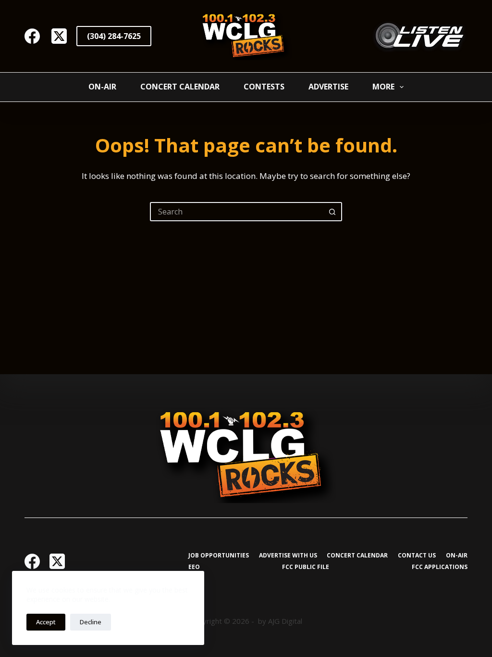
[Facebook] (32, 36)
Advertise (328, 86)
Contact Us (417, 555)
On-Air (102, 86)
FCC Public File (305, 567)
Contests (264, 86)
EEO (194, 567)
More (383, 86)
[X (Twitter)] (59, 36)
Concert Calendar (180, 86)
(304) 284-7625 (114, 36)
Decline (90, 622)
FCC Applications (439, 567)
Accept (46, 622)
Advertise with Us (288, 555)
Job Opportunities (218, 555)
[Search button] (332, 211)
